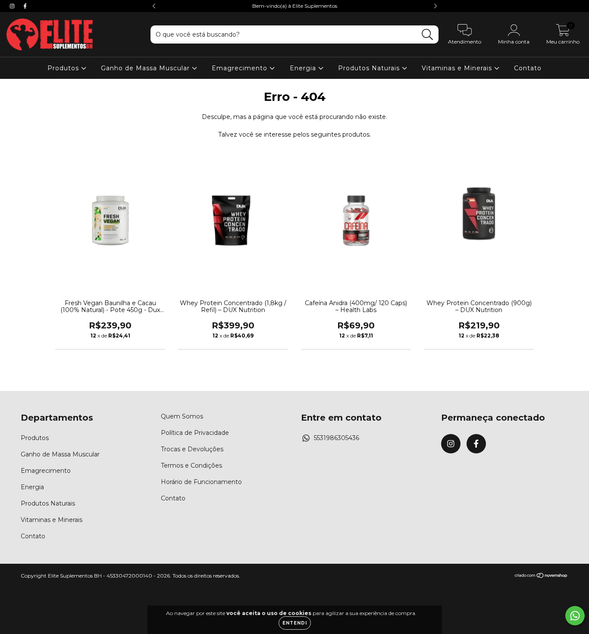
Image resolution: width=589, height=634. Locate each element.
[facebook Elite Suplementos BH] (25, 6)
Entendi (294, 623)
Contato (528, 68)
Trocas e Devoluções (192, 449)
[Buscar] (427, 35)
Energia (304, 68)
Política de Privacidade (195, 433)
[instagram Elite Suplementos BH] (12, 6)
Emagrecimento (240, 68)
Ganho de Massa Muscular (146, 68)
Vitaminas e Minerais (458, 68)
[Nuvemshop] (541, 576)
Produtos (64, 68)
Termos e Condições (191, 465)
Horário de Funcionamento (201, 482)
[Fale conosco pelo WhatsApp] (575, 615)
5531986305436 (336, 438)
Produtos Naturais (370, 68)
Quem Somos (182, 416)
